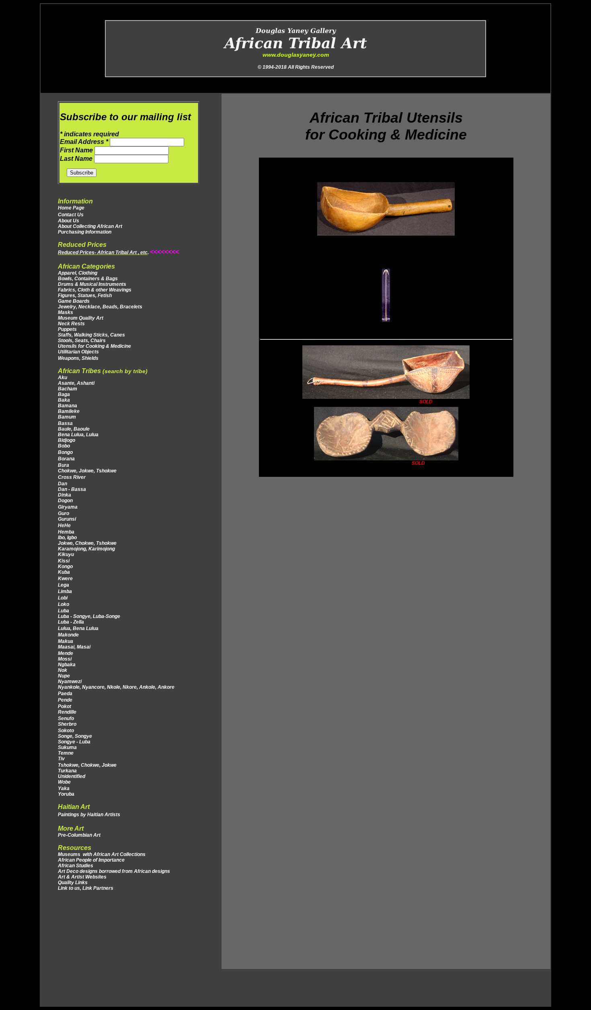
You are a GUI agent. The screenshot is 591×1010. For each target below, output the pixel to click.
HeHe (64, 525)
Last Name (77, 158)
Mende (65, 653)
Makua (65, 641)
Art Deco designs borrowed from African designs (114, 871)
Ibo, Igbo (67, 537)
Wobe (64, 782)
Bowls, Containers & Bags (88, 278)
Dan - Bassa (72, 489)
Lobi (63, 598)
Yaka (64, 788)
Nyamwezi (70, 681)
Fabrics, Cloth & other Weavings (94, 290)
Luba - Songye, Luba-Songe (89, 616)
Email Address (84, 141)
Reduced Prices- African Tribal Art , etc (103, 252)
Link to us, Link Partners (85, 888)
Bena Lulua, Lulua (78, 434)
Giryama (68, 507)
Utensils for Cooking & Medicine (94, 346)
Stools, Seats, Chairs (82, 340)
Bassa (65, 423)
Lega (64, 585)
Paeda (65, 693)
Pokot (65, 706)
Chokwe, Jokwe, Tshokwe (87, 471)
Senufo (66, 718)
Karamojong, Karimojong (86, 549)
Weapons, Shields (78, 358)
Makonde (68, 635)
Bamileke (69, 411)
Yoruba (66, 794)
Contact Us (71, 215)
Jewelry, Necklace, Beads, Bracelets (100, 307)
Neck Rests (71, 323)
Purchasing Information (84, 232)
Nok (62, 670)
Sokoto (66, 730)
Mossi (65, 659)
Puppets (67, 329)
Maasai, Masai (76, 647)
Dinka (64, 495)
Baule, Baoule (74, 429)
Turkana (68, 771)
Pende (66, 700)
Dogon (65, 500)
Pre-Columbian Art (79, 835)
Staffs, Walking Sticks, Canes (91, 335)
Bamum (67, 417)
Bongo (65, 452)
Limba (65, 591)
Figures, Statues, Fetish (85, 295)
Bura (63, 465)
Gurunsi (67, 519)
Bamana (67, 406)
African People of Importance (91, 860)
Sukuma (67, 747)
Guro (63, 513)
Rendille (67, 712)
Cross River (72, 477)
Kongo (65, 566)
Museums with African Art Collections (102, 854)
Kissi (64, 561)
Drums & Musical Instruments (92, 284)
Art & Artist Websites (82, 877)
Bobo (64, 446)
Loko (63, 604)
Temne (66, 753)
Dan (63, 484)
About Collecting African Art (90, 226)
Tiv (61, 759)
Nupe (64, 676)
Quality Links (73, 882)
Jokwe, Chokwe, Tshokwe (87, 543)
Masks (65, 312)
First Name (77, 150)
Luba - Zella (71, 622)
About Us (68, 221)
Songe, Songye (75, 736)
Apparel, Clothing (77, 273)
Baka (64, 400)
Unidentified (71, 776)
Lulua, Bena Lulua (79, 628)
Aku (62, 377)
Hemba (66, 532)
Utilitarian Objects (78, 352)
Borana (66, 459)
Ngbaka (67, 664)
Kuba (64, 572)
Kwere (65, 578)
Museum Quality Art (80, 318)
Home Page (71, 208)
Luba (63, 611)
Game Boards (74, 301)
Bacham (67, 389)
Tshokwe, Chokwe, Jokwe (88, 765)
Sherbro (67, 724)
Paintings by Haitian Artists (89, 814)
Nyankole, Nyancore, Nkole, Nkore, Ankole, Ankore (116, 687)
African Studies (75, 865)
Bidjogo (66, 440)
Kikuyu (66, 554)
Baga (64, 394)
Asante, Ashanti (76, 383)
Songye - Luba (74, 742)
